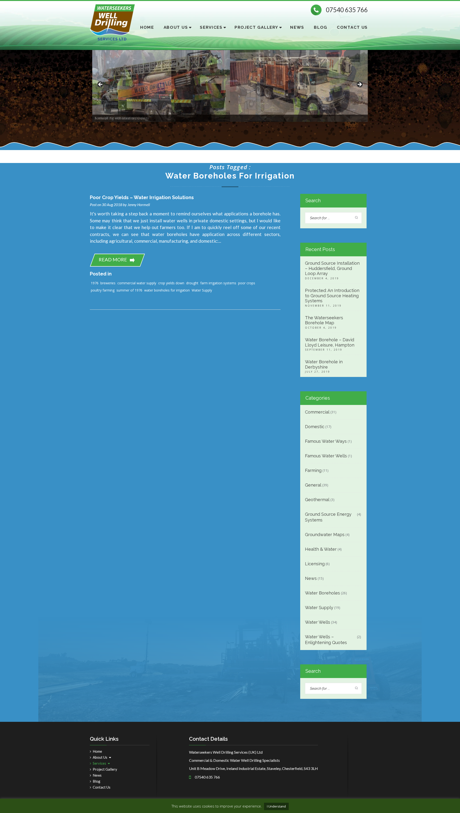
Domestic (314, 426)
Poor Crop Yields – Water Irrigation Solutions (142, 197)
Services (211, 27)
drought (192, 283)
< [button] (100, 84)
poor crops (246, 283)
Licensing (315, 563)
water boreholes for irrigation (167, 290)
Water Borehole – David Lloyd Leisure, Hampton (329, 342)
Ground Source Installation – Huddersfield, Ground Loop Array (332, 268)
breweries (107, 283)
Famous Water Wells (326, 455)
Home (147, 27)
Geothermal (317, 499)
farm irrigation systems (218, 283)
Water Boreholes (322, 592)
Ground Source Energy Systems (328, 517)
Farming (313, 470)
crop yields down (171, 283)
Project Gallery (256, 27)
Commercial (317, 412)
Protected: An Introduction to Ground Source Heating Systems (332, 295)
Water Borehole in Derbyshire (324, 364)
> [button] (359, 84)
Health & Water (321, 549)
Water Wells (317, 622)
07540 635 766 (347, 10)
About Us (176, 27)
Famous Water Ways (326, 441)
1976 (94, 283)
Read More (113, 259)
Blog (320, 27)
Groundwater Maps (325, 534)
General (313, 485)
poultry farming (103, 290)
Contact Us (352, 27)
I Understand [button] (276, 806)
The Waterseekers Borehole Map (324, 320)
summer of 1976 (129, 290)
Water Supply (202, 290)
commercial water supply (136, 283)
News (297, 27)
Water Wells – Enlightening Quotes (326, 639)
